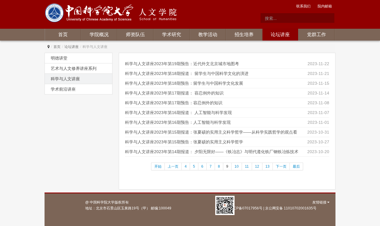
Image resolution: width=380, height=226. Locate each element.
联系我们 (303, 6)
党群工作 (316, 34)
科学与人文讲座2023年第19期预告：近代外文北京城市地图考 (182, 63)
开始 (158, 166)
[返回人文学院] (90, 14)
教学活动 (207, 34)
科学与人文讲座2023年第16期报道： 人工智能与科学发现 (178, 112)
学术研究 (171, 34)
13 (267, 166)
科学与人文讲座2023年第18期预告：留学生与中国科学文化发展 (184, 83)
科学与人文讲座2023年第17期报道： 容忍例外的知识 (174, 93)
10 (237, 166)
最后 (296, 166)
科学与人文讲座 (65, 78)
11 (247, 166)
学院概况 (99, 34)
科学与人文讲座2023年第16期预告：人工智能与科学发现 (178, 122)
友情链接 (319, 202)
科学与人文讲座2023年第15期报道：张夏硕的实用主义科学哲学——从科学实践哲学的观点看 (211, 132)
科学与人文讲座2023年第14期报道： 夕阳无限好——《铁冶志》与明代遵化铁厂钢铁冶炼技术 (211, 151)
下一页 (281, 166)
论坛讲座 (280, 34)
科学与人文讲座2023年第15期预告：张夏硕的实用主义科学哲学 (184, 142)
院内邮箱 (325, 6)
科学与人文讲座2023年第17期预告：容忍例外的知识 (173, 102)
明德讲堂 (59, 58)
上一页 (173, 166)
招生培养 (244, 34)
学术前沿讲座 (63, 89)
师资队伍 (135, 34)
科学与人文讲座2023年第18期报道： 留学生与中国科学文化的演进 (186, 73)
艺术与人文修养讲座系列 (73, 68)
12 (257, 166)
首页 (63, 34)
